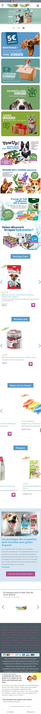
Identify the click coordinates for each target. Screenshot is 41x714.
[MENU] (4, 5)
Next (40, 281)
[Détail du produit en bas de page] (33, 305)
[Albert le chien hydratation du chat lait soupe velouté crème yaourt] (20, 237)
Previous (1, 281)
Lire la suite (5, 567)
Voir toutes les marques (11, 597)
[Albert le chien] (20, 608)
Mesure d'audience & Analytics (12, 701)
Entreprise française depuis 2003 (22, 1)
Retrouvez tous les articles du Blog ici (20, 574)
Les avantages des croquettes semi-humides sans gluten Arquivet (18, 542)
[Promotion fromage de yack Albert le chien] (20, 209)
